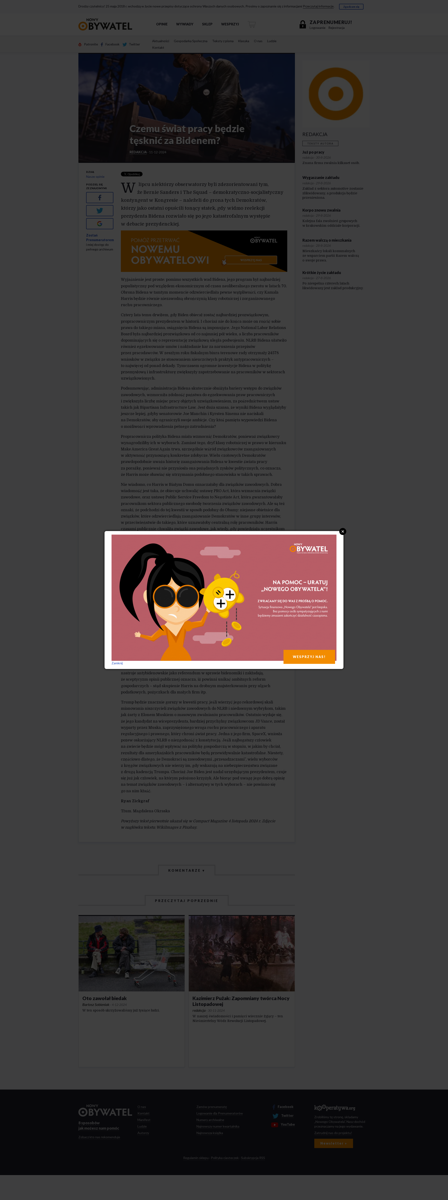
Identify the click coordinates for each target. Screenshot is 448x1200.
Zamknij (117, 663)
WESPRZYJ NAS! (309, 657)
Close (342, 531)
